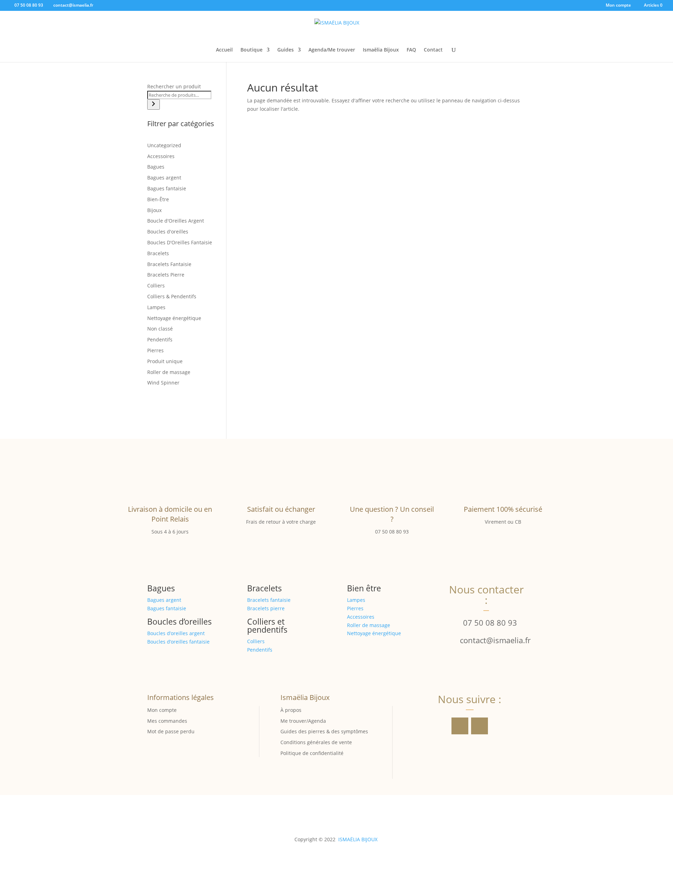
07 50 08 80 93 (490, 622)
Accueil (224, 50)
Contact (433, 50)
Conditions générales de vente (316, 742)
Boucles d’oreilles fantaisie (178, 641)
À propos (290, 710)
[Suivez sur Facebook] (459, 726)
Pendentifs (259, 649)
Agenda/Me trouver (331, 50)
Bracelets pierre (266, 608)
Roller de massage (368, 625)
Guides (285, 50)
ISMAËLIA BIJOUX (358, 839)
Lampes (356, 600)
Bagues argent (164, 600)
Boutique (251, 50)
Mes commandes (167, 721)
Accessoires (360, 616)
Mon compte (618, 5)
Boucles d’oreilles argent (176, 633)
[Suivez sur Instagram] (479, 726)
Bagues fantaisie (166, 608)
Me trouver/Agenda (303, 721)
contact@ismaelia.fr (495, 640)
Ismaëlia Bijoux (381, 50)
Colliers (256, 641)
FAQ (411, 50)
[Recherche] (153, 104)
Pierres (355, 608)
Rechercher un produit (174, 86)
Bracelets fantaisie (269, 600)
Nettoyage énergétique (374, 633)
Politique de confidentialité (312, 753)
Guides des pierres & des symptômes (324, 731)
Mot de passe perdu (171, 731)
